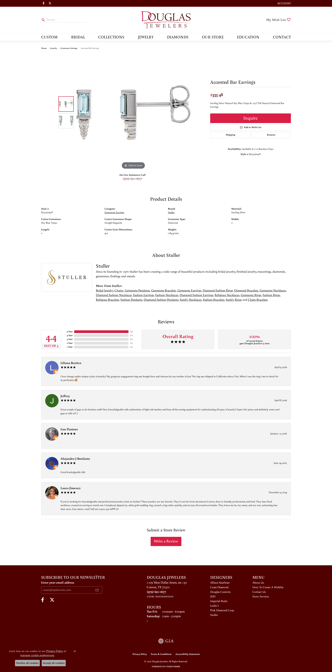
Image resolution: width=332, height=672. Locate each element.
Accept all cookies (54, 663)
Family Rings (234, 300)
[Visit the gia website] (166, 641)
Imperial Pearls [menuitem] (218, 601)
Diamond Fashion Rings (218, 291)
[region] (133, 112)
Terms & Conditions (161, 654)
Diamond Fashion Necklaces (114, 295)
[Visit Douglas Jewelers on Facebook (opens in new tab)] (43, 3)
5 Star (70, 331)
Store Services (260, 596)
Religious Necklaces (227, 295)
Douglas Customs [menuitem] (220, 592)
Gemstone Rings (251, 295)
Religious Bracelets (107, 300)
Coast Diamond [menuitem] (219, 587)
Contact (282, 37)
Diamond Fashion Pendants (161, 300)
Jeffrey (65, 396)
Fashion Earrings (143, 295)
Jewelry (146, 37)
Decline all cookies (27, 663)
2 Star (70, 343)
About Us (258, 583)
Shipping (230, 134)
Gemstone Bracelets (163, 291)
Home (44, 48)
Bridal (78, 37)
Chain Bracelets (258, 300)
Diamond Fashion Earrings (196, 295)
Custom (49, 37)
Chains (119, 291)
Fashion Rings (271, 295)
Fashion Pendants (131, 300)
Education (248, 37)
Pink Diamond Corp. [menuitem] (222, 610)
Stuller (171, 212)
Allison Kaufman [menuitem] (220, 583)
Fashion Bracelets (213, 300)
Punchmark (173, 666)
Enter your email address (57, 583)
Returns (271, 134)
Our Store (213, 37)
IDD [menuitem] (212, 596)
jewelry (53, 48)
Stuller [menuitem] (214, 615)
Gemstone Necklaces (273, 291)
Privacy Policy (140, 654)
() (131, 331)
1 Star (70, 347)
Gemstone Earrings (69, 48)
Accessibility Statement (187, 654)
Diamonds (177, 37)
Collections (111, 37)
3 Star (70, 339)
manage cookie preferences (37, 655)
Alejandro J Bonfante (75, 459)
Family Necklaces (191, 300)
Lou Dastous (69, 429)
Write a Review (166, 541)
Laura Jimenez (71, 488)
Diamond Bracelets (246, 291)
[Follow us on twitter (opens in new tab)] (50, 3)
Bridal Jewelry (104, 291)
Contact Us (259, 592)
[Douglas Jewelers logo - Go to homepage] (166, 20)
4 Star (70, 335)
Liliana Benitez (71, 363)
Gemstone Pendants (137, 291)
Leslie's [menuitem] (214, 606)
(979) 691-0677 (132, 179)
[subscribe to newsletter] (97, 590)
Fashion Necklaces (166, 295)
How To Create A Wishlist (267, 587)
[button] (283, 3)
